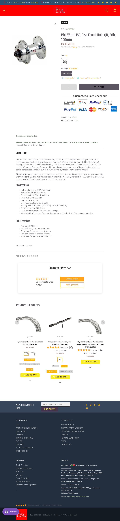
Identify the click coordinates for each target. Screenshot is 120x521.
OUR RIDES (20, 444)
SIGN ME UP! (49, 409)
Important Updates (88, 2)
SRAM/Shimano (30, 360)
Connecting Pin (52, 371)
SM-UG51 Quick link (66, 371)
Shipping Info (69, 78)
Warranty (19, 475)
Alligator (90, 337)
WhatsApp (34, 2)
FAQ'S (63, 441)
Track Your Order (22, 465)
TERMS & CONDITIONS (70, 438)
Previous (17, 322)
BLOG (18, 425)
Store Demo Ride (22, 478)
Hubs (76, 120)
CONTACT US (66, 444)
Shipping (74, 47)
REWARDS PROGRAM (24, 468)
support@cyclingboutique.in (78, 496)
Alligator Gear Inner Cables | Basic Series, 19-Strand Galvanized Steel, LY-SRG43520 (90, 344)
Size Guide (20, 472)
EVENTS (19, 441)
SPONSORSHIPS (22, 451)
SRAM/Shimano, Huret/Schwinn (29, 364)
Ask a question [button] (72, 285)
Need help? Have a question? (90, 78)
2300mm (30, 369)
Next (103, 322)
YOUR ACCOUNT (67, 425)
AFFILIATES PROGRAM (24, 448)
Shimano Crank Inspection (26, 485)
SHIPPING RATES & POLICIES (72, 428)
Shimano (60, 337)
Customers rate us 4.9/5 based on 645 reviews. (45, 505)
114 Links (55, 366)
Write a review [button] (72, 279)
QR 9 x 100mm (67, 73)
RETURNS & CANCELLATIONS (72, 431)
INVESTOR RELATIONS (24, 438)
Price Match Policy (23, 481)
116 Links (64, 366)
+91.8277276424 (19, 2)
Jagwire (30, 337)
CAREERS (19, 435)
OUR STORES (21, 431)
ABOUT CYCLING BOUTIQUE (27, 428)
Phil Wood (72, 117)
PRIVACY (64, 435)
